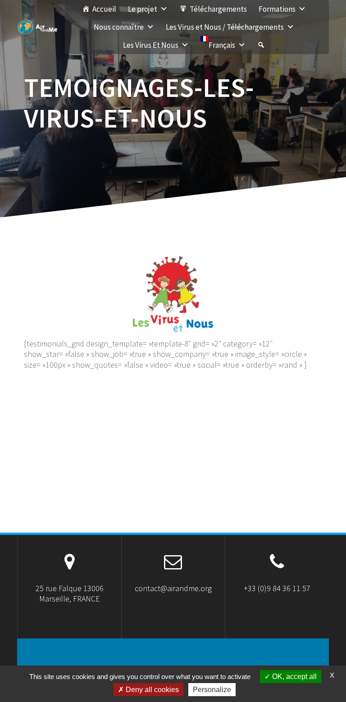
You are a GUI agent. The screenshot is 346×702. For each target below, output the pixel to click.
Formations (277, 9)
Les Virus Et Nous (150, 45)
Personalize (212, 689)
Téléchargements (218, 9)
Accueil (104, 9)
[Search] (261, 45)
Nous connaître (119, 27)
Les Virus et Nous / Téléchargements (225, 27)
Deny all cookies (151, 689)
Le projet (142, 9)
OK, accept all (293, 676)
